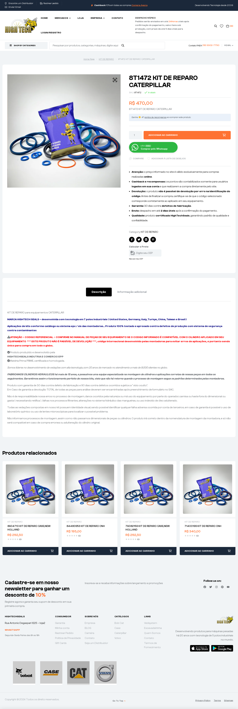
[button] (115, 80)
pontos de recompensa (155, 117)
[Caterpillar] (78, 672)
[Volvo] (105, 672)
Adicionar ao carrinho (163, 135)
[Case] (51, 672)
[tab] (99, 292)
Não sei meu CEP (136, 259)
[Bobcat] (24, 672)
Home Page (89, 59)
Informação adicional (132, 292)
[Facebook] (205, 587)
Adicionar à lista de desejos (168, 158)
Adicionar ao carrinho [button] (22, 551)
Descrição (99, 292)
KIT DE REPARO (106, 59)
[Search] (123, 45)
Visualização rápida (30, 489)
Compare (138, 158)
